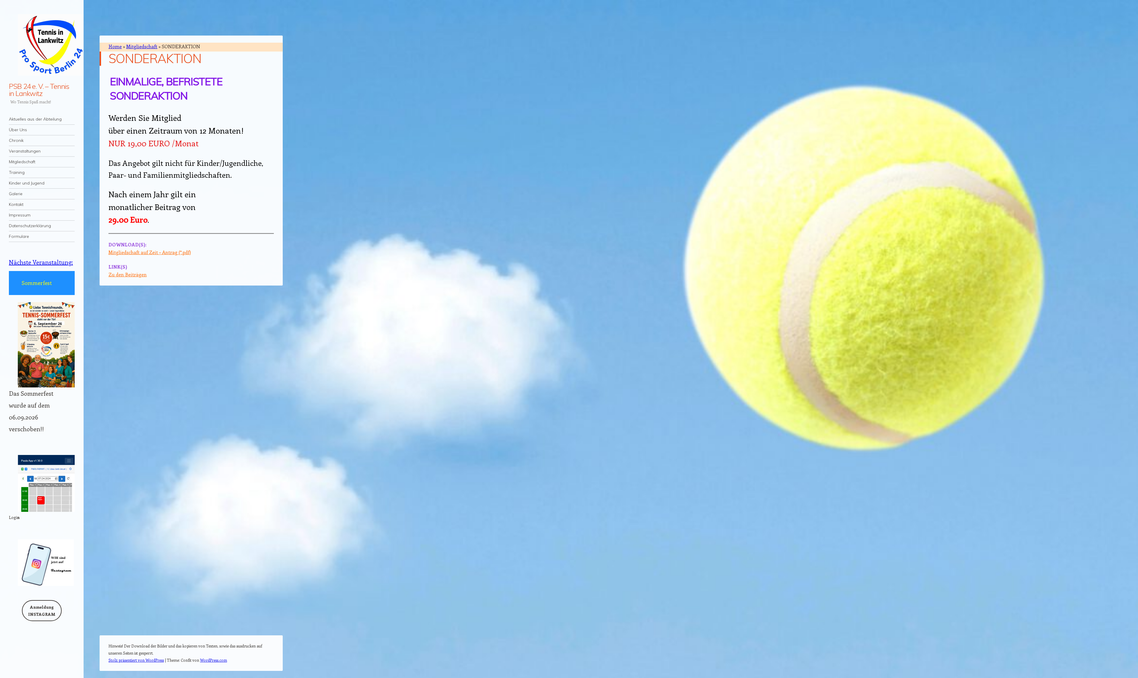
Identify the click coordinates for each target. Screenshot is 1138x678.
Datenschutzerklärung (30, 225)
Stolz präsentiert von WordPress (136, 660)
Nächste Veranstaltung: (41, 262)
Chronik (16, 140)
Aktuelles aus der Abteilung (35, 119)
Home (115, 46)
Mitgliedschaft (22, 161)
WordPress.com (213, 660)
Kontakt (16, 204)
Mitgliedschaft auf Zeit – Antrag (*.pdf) (149, 252)
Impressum (20, 215)
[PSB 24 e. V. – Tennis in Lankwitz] (42, 45)
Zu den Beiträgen (127, 274)
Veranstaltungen (25, 151)
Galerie (16, 193)
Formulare (19, 236)
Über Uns (18, 129)
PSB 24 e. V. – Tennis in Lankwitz (39, 90)
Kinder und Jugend (26, 183)
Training (17, 172)
